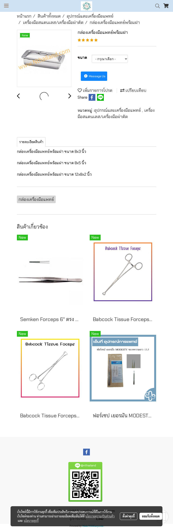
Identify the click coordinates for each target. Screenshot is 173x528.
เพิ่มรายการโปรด (97, 90)
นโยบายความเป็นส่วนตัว (100, 516)
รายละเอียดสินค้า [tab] (31, 142)
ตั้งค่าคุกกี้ (129, 516)
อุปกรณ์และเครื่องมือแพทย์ (118, 110)
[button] (156, 6)
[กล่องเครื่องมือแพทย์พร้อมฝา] (44, 58)
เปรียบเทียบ (135, 90)
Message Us (96, 76)
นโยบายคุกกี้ (31, 520)
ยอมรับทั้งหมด (151, 516)
